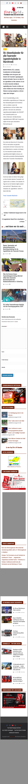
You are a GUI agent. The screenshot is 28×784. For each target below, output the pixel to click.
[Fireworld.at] (3, 27)
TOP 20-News (17, 17)
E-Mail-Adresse (5, 360)
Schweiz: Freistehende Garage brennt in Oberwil (15, 214)
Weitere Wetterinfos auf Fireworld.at (14, 467)
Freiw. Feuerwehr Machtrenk (10, 195)
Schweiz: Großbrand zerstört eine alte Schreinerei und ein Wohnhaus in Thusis (12, 563)
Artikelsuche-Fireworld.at (14, 733)
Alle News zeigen (8, 17)
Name (3, 352)
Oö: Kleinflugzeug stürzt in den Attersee (15, 414)
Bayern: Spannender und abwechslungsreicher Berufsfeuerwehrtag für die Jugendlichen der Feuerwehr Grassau (13, 248)
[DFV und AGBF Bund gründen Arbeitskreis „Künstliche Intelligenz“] (7, 681)
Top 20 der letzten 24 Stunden (20, 730)
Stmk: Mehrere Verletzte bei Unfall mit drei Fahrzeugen (16, 439)
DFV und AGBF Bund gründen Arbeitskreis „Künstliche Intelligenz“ (18, 679)
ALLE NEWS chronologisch (7, 730)
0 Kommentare (14, 64)
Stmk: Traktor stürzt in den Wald (16, 421)
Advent (5, 67)
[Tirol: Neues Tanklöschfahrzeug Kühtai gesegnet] (7, 634)
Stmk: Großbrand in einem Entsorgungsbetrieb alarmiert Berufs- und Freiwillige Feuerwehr (16, 430)
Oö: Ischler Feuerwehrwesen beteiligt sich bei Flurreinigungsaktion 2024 (13, 305)
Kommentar (4, 326)
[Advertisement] (14, 515)
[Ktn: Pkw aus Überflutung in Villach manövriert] (7, 610)
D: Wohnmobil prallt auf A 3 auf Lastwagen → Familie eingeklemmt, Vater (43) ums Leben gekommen (19, 666)
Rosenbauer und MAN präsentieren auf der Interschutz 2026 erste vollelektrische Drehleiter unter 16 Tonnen (18, 653)
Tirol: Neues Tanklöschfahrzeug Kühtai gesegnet (18, 632)
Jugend (5, 49)
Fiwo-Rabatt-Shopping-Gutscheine (14, 728)
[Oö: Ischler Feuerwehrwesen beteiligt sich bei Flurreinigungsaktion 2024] (14, 290)
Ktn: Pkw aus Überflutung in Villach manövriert (19, 609)
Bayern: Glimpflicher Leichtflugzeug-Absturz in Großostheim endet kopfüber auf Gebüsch (19, 620)
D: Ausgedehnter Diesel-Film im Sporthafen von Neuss (13, 220)
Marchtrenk (9, 67)
